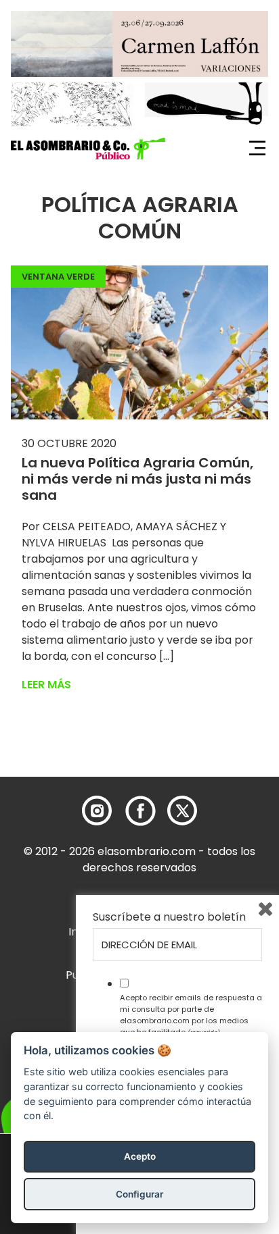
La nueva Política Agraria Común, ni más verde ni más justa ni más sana (137, 479)
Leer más (46, 684)
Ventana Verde (58, 276)
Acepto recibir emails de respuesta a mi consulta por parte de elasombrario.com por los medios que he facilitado (191, 1014)
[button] (88, 148)
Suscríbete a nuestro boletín (169, 917)
